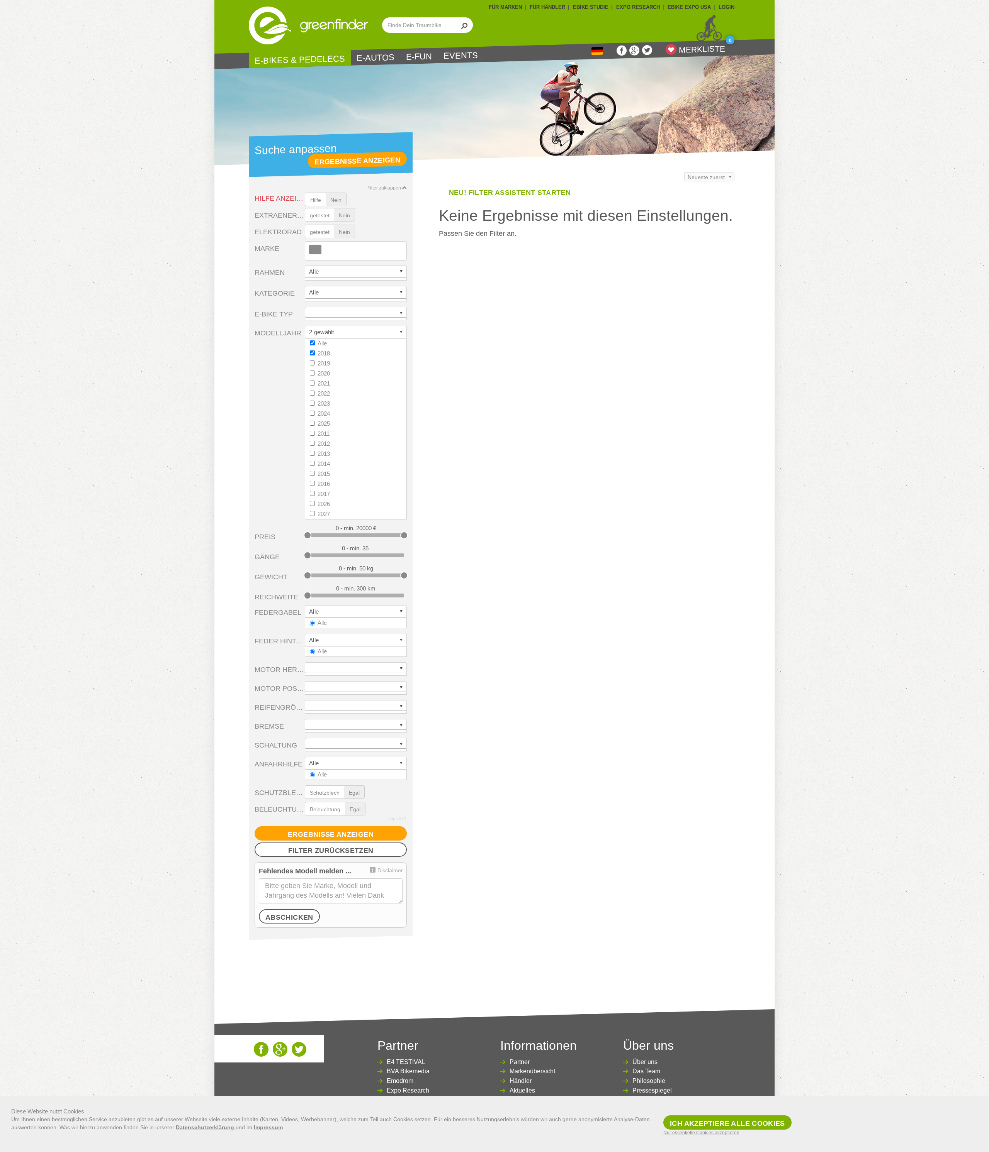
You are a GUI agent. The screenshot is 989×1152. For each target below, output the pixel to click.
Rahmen (270, 272)
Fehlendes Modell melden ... (305, 871)
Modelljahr (278, 333)
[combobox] (356, 251)
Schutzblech (280, 793)
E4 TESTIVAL (406, 1062)
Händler (521, 1081)
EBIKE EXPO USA (689, 7)
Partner (520, 1062)
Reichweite (276, 597)
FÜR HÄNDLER (547, 7)
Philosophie (648, 1081)
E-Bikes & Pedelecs (300, 60)
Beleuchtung (280, 809)
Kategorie (275, 293)
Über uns (645, 1062)
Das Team (646, 1071)
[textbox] (324, 250)
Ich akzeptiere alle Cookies (727, 1123)
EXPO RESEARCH (638, 7)
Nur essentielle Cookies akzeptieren (701, 1132)
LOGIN (726, 7)
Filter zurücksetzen (331, 850)
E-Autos (375, 57)
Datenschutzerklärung (206, 1127)
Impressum (268, 1127)
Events (461, 55)
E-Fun (419, 57)
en (597, 51)
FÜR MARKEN (505, 7)
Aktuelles (522, 1090)
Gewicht (271, 577)
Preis (265, 537)
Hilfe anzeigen (280, 198)
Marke (267, 248)
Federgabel (278, 612)
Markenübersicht (532, 1071)
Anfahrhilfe (278, 764)
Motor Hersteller (280, 669)
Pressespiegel (652, 1090)
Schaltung (276, 745)
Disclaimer (390, 870)
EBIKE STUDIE (590, 7)
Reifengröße (280, 707)
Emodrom (400, 1081)
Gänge (267, 557)
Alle (322, 343)
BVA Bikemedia (408, 1071)
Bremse (269, 726)
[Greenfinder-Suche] (464, 25)
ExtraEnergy (280, 215)
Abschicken (289, 917)
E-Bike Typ (274, 314)
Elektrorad (278, 232)
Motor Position (280, 688)
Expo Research (408, 1090)
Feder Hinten (280, 641)
